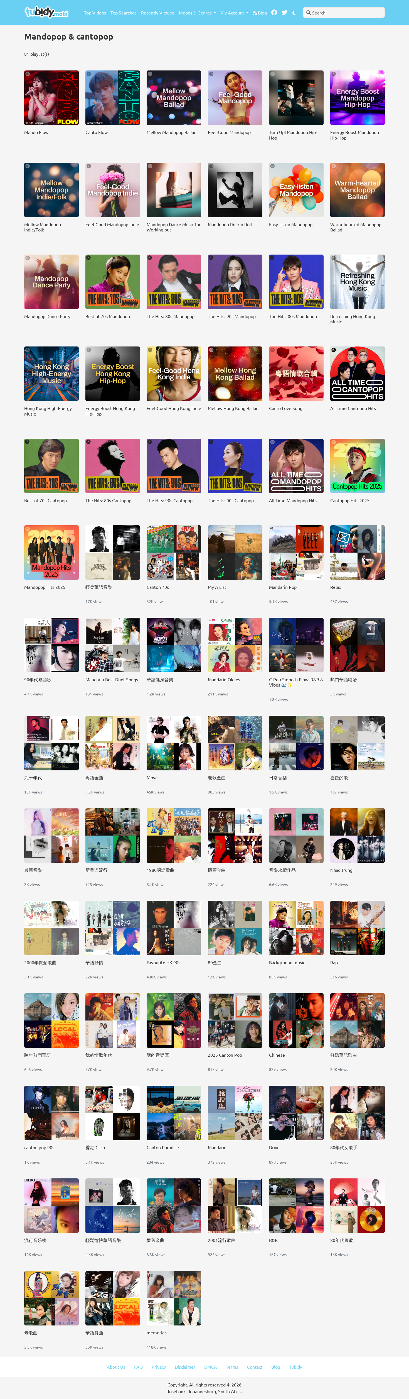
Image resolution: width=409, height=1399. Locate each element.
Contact (254, 1366)
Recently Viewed (157, 12)
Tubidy (295, 1366)
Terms (232, 1366)
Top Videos (95, 12)
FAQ (138, 1366)
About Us (116, 1366)
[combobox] (344, 12)
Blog (262, 12)
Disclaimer (185, 1366)
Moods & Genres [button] (196, 12)
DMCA (210, 1366)
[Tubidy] (46, 12)
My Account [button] (233, 12)
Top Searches (123, 12)
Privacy (159, 1366)
